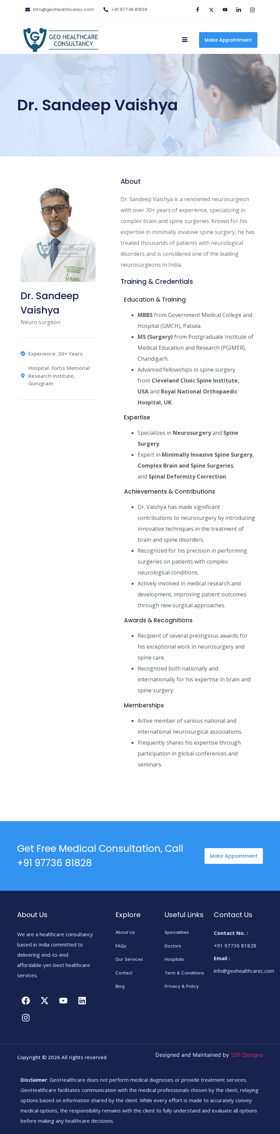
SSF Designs (247, 1054)
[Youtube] (63, 1000)
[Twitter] (209, 9)
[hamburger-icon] (184, 40)
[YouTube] (222, 9)
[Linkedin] (81, 1000)
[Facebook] (195, 9)
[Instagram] (249, 9)
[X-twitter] (44, 1000)
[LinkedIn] (236, 9)
